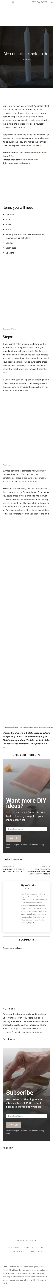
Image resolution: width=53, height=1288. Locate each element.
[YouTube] (35, 1044)
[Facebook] (21, 927)
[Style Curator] (12, 906)
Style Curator (29, 885)
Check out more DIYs (26, 754)
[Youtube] (35, 927)
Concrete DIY (17, 859)
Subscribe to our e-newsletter (31, 920)
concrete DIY (28, 106)
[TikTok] (29, 1044)
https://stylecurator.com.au (30, 889)
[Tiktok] (32, 1257)
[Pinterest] (30, 927)
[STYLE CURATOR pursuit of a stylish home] (26, 13)
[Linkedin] (41, 1044)
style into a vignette (30, 120)
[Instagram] (26, 927)
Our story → (9, 1039)
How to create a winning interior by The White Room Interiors (39, 871)
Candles (7, 859)
